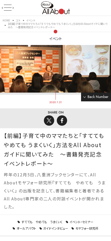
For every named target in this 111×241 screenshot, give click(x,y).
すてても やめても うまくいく (41, 222)
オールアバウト (26, 228)
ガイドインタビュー (55, 228)
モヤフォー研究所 (86, 228)
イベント (55, 38)
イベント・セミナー (81, 222)
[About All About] (55, 7)
